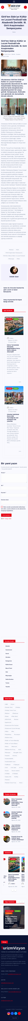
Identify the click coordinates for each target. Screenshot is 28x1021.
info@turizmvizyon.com (7, 1000)
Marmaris (14, 746)
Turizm (16, 319)
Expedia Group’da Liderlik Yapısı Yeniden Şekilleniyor (18, 838)
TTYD (21, 767)
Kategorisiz (9, 661)
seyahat (8, 755)
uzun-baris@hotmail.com (14, 991)
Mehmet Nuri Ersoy (10, 749)
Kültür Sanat (9, 664)
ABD (7, 704)
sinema (15, 755)
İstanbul (8, 779)
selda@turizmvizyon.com (7, 982)
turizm (7, 770)
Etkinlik (13, 54)
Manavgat (11, 258)
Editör (11, 338)
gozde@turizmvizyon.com (14, 974)
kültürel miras (9, 737)
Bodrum (8, 713)
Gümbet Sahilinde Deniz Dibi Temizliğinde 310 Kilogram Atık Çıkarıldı (17, 815)
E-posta (3, 492)
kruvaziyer (17, 734)
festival (11, 249)
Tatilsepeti (16, 764)
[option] (14, 872)
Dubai (7, 716)
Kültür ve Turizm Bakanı (12, 743)
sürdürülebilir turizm (11, 761)
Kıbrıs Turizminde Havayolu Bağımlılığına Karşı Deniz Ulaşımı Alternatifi (17, 802)
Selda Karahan (9, 679)
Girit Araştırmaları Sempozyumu (14, 252)
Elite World (15, 716)
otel (20, 749)
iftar (13, 731)
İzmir (21, 782)
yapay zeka (8, 776)
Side (18, 258)
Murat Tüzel (9, 668)
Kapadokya (8, 734)
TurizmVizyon (13, 948)
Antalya (18, 707)
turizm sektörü (16, 770)
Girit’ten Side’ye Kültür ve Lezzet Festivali (14, 255)
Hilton (7, 731)
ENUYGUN (8, 719)
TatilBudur (8, 764)
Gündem (18, 54)
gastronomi (8, 722)
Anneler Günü (9, 707)
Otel (7, 672)
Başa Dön (15, 1018)
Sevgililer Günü (18, 752)
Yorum (3, 472)
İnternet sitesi (5, 499)
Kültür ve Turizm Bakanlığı (12, 740)
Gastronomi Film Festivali (12, 725)
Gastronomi (9, 649)
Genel (7, 653)
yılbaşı (16, 776)
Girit (18, 249)
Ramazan (8, 752)
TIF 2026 (14, 767)
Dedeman (15, 713)
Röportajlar (9, 675)
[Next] (15, 890)
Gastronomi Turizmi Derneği (13, 728)
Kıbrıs (7, 746)
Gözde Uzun (7, 54)
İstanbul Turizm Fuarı (11, 782)
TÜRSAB (15, 773)
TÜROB (7, 773)
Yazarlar (8, 686)
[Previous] (13, 890)
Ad (2, 485)
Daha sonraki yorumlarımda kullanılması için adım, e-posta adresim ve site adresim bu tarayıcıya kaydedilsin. (13, 508)
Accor (13, 704)
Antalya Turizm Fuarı (11, 710)
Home (14, 32)
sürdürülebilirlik (9, 758)
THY (7, 767)
